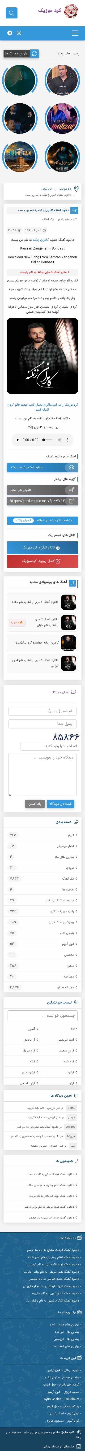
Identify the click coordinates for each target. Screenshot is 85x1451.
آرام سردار (29, 1050)
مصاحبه (69, 976)
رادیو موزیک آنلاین (62, 911)
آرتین (71, 1072)
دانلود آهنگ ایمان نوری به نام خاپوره (55, 1293)
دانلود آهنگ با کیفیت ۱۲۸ (26, 467)
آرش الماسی (27, 1083)
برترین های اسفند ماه (65, 1346)
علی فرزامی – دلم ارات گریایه (43, 1108)
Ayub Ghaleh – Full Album (61, 1399)
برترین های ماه (64, 857)
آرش (71, 1083)
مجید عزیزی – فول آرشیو (63, 1392)
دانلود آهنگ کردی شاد (60, 900)
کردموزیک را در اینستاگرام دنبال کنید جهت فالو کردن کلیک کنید (42, 407)
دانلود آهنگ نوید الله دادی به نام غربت (52, 1196)
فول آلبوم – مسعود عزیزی (62, 1421)
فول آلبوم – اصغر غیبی (64, 1414)
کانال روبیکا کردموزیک (39, 561)
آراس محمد (66, 1050)
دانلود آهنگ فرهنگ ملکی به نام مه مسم (51, 1174)
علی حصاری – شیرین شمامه (47, 1146)
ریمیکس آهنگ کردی (61, 922)
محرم (70, 966)
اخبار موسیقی (65, 846)
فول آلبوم (68, 944)
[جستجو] (11, 13)
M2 (74, 1029)
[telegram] (9, 33)
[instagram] (19, 33)
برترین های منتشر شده (64, 1325)
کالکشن (69, 955)
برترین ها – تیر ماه (67, 1332)
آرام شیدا (68, 1061)
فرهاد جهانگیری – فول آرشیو (61, 1385)
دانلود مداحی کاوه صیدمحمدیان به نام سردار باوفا (30, 1136)
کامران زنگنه (41, 239)
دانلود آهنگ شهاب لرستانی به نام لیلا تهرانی (51, 1286)
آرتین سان (28, 1072)
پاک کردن (35, 804)
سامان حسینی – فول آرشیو (62, 1378)
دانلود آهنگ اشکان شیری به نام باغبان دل (52, 1301)
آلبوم (71, 835)
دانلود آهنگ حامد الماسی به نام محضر (51, 1218)
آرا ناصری (29, 1040)
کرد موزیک (65, 189)
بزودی (70, 868)
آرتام (32, 1061)
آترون (31, 1029)
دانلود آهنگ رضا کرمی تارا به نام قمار (37, 1127)
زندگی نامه (67, 933)
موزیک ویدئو (65, 987)
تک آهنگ (68, 879)
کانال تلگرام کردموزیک (39, 547)
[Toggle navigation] (75, 33)
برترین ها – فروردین (66, 1339)
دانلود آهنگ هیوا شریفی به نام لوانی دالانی (49, 1207)
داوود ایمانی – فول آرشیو (63, 1370)
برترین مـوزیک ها (16, 53)
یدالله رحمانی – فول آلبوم (63, 1406)
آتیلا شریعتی (66, 1040)
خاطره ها (68, 889)
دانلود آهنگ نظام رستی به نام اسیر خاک (51, 1185)
